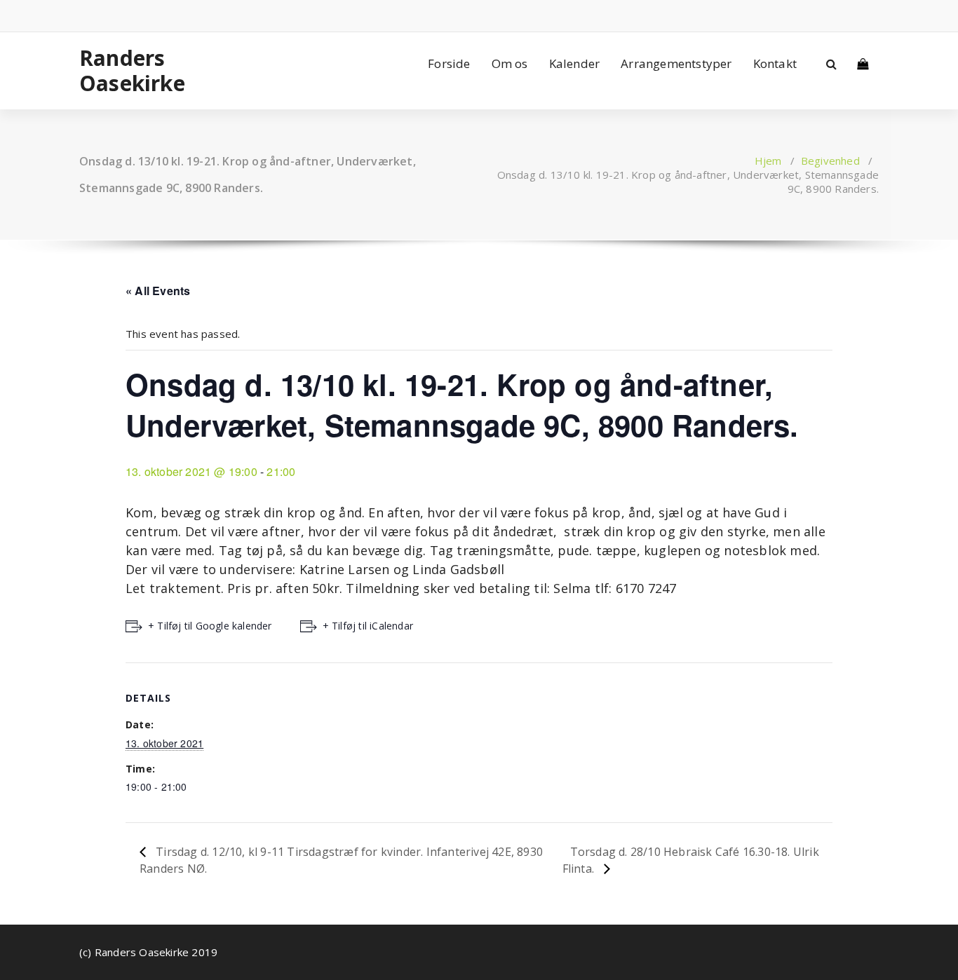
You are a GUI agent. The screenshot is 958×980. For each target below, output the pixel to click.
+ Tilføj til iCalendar (368, 625)
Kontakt (775, 63)
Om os (510, 63)
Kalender (574, 63)
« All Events (158, 291)
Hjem (768, 161)
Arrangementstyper (676, 63)
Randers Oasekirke (132, 71)
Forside (449, 63)
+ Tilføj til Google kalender (210, 625)
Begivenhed (830, 161)
